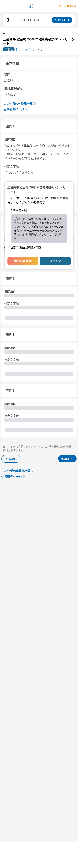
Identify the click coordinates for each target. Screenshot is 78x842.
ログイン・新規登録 (66, 6)
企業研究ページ (14, 109)
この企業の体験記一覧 (18, 103)
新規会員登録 (23, 261)
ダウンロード (64, 19)
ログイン (55, 261)
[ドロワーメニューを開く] (4, 6)
